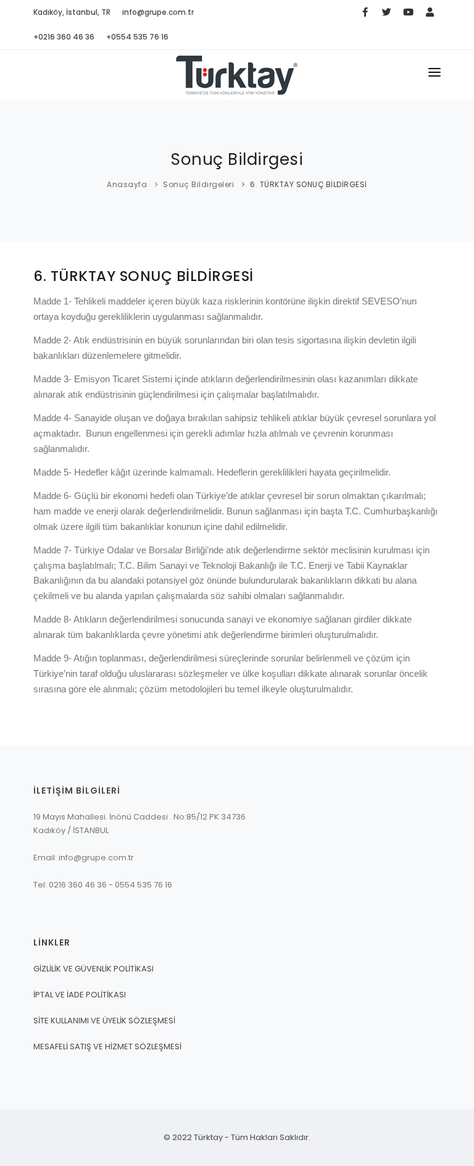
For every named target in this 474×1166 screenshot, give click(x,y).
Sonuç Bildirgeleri (198, 184)
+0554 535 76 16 (137, 36)
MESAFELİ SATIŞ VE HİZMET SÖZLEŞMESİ (107, 1046)
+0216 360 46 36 (63, 36)
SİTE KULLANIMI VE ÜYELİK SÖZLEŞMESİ (104, 1020)
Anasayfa (127, 184)
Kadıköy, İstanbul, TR (71, 12)
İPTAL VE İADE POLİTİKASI (79, 994)
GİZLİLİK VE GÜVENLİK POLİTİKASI (93, 969)
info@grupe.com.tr (158, 12)
